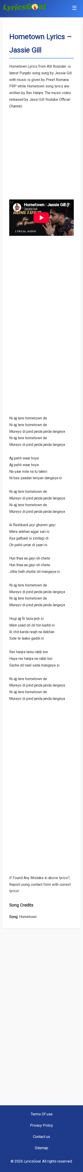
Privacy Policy (41, 1125)
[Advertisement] (41, 151)
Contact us (41, 1136)
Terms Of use (42, 1114)
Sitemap (41, 1148)
